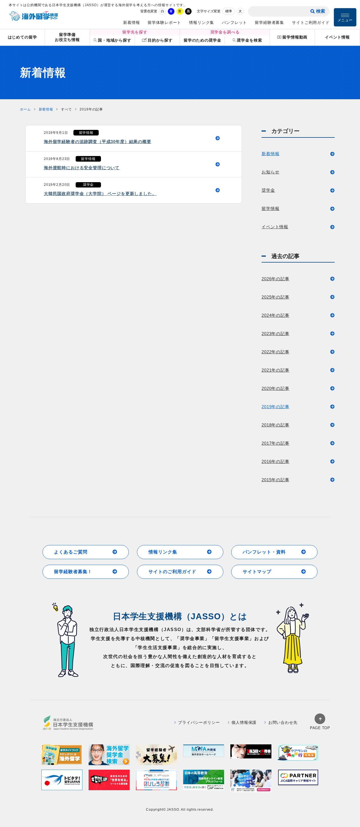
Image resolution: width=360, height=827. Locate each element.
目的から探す (160, 40)
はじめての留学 (22, 37)
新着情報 (131, 22)
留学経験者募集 (269, 22)
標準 (228, 11)
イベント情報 (337, 37)
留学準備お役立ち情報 (67, 37)
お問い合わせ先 (282, 722)
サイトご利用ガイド (311, 22)
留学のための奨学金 (202, 40)
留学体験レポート (164, 22)
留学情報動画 (294, 37)
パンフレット (234, 22)
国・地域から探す (114, 40)
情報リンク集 (201, 22)
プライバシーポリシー (199, 722)
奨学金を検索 (249, 40)
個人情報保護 (243, 722)
